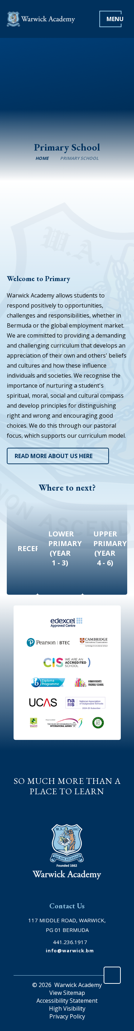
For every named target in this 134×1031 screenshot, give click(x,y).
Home (42, 158)
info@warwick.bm (70, 950)
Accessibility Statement (67, 1001)
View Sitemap (67, 993)
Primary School (79, 158)
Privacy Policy (67, 1016)
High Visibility (67, 1008)
